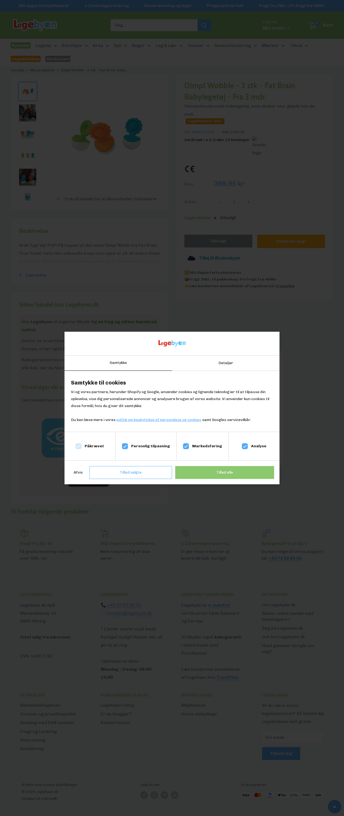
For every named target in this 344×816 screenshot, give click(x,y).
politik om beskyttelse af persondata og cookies (158, 420)
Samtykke (118, 362)
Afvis (78, 472)
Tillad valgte (131, 472)
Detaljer (225, 363)
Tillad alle (224, 472)
